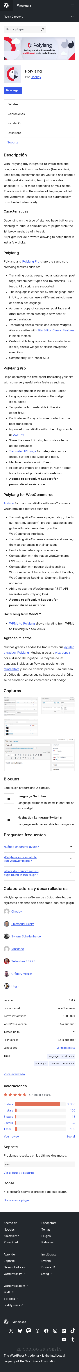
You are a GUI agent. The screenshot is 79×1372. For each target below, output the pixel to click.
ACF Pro (18, 435)
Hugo (15, 986)
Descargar (13, 90)
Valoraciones (16, 114)
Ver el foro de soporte (19, 1173)
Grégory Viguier (21, 974)
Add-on (9, 503)
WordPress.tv (15, 1274)
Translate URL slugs (22, 451)
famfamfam (11, 669)
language (54, 1056)
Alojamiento (11, 1236)
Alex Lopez (62, 652)
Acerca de (10, 1223)
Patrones (47, 1242)
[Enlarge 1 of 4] (33, 702)
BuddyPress (14, 1305)
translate (55, 1063)
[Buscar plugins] (42, 29)
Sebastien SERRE (23, 961)
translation (68, 1063)
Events (46, 1261)
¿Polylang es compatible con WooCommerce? (20, 859)
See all (71, 1136)
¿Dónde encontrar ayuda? (21, 847)
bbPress (11, 1299)
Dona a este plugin (16, 1200)
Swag (47, 1274)
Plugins (46, 1236)
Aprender (10, 1254)
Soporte (12, 142)
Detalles (13, 104)
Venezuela (19, 1322)
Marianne (17, 949)
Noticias (9, 1229)
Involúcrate (48, 1254)
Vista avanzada (14, 1074)
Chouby (36, 77)
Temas (45, 1229)
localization (68, 1056)
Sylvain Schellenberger (26, 936)
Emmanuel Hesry (22, 924)
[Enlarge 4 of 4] (70, 743)
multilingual (41, 1063)
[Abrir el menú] (73, 5)
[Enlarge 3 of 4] (33, 724)
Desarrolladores (14, 1267)
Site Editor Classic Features (55, 330)
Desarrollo (14, 133)
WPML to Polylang (22, 623)
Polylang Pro (31, 261)
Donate (48, 1267)
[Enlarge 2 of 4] (70, 702)
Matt (9, 1292)
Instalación (15, 123)
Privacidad (11, 1242)
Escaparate (49, 1223)
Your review (11, 1136)
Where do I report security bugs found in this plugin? (21, 872)
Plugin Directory (13, 16)
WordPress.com (16, 1286)
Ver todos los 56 (66, 1047)
